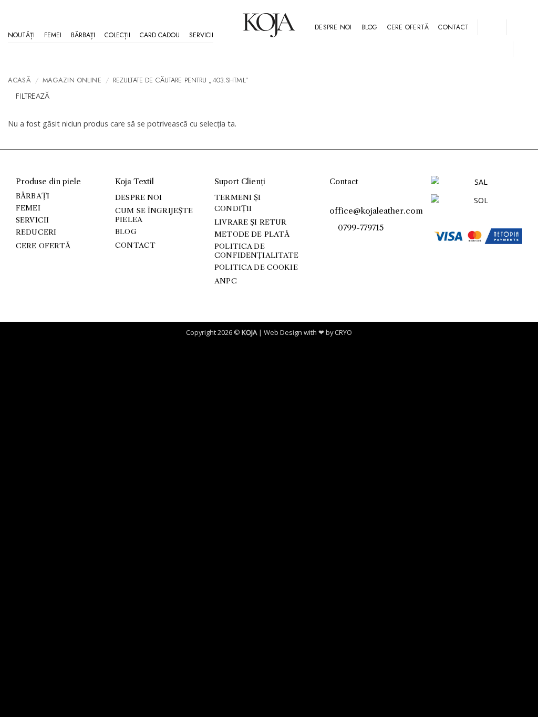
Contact (453, 27)
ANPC (225, 281)
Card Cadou (160, 35)
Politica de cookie (255, 267)
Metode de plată (251, 234)
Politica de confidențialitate (256, 250)
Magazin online (72, 80)
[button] (492, 27)
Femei (52, 35)
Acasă (19, 80)
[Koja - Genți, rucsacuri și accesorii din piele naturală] (269, 25)
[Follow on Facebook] (335, 244)
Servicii (201, 35)
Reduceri (36, 232)
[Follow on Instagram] (347, 244)
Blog (369, 27)
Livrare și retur (250, 222)
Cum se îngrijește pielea (154, 215)
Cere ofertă (408, 27)
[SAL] (476, 184)
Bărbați (83, 35)
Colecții (117, 35)
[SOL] (476, 202)
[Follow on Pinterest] (359, 244)
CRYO (343, 332)
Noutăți (21, 35)
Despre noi (333, 27)
